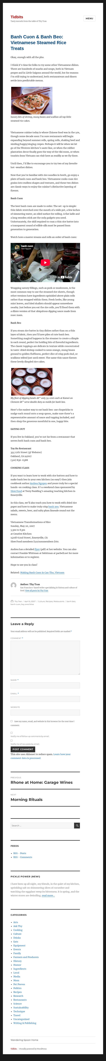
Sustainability (21, 1007)
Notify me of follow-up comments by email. (30, 736)
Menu (89, 18)
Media (16, 976)
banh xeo (53, 506)
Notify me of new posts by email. (25, 744)
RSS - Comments (22, 857)
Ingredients (19, 968)
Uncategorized (21, 1019)
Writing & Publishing (24, 1023)
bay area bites (27, 604)
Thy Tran (18, 601)
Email (15, 693)
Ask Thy (17, 926)
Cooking (17, 930)
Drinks (17, 937)
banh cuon (15, 604)
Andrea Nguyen (38, 483)
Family (17, 953)
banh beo (71, 601)
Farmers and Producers (26, 957)
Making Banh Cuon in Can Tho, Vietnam (42, 572)
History (17, 961)
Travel (16, 1015)
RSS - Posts (19, 853)
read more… (48, 895)
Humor (17, 965)
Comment (17, 638)
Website (15, 707)
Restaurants (59, 601)
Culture (41, 601)
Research (18, 996)
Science (17, 1003)
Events (17, 949)
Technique (19, 1011)
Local (16, 972)
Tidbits (17, 17)
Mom (16, 980)
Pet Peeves (19, 984)
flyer (37, 549)
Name (15, 680)
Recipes (49, 601)
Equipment (19, 945)
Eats (15, 941)
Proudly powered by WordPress (33, 1049)
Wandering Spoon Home (24, 1040)
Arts (15, 922)
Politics (17, 988)
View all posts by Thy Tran (36, 590)
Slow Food (16, 491)
